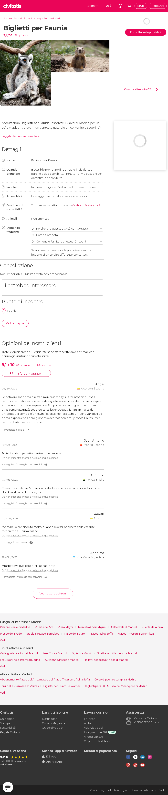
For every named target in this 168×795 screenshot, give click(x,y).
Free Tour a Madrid (55, 653)
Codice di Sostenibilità (86, 205)
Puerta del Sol (44, 627)
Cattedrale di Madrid (124, 627)
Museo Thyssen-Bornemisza (136, 633)
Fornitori (89, 718)
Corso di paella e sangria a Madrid (115, 679)
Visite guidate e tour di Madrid (19, 653)
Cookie (162, 790)
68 (15, 35)
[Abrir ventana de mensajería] (8, 787)
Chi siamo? (7, 718)
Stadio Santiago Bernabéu (43, 633)
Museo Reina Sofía (101, 633)
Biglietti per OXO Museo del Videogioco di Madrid (116, 686)
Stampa (5, 723)
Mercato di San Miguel (92, 627)
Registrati (157, 5)
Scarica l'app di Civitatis (59, 751)
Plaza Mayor (66, 627)
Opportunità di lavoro (98, 741)
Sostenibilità (8, 727)
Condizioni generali (100, 790)
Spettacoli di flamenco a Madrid (117, 653)
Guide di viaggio (52, 727)
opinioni (23, 35)
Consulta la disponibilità (145, 32)
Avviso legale (121, 790)
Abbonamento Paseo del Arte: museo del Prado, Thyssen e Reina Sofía (45, 679)
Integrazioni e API (95, 732)
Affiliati (88, 723)
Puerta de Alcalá (152, 627)
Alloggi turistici (93, 736)
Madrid (17, 18)
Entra (141, 5)
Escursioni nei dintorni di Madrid (20, 659)
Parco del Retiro (74, 633)
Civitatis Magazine (53, 723)
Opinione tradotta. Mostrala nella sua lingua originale (30, 458)
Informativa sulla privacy (143, 790)
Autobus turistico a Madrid (62, 659)
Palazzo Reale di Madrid (15, 627)
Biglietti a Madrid (82, 653)
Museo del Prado (11, 633)
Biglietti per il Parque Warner (62, 686)
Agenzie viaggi (93, 727)
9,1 (7, 35)
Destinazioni (50, 718)
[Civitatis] (12, 6)
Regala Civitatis (10, 732)
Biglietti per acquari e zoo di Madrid (43, 18)
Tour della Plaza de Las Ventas (19, 686)
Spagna (7, 18)
